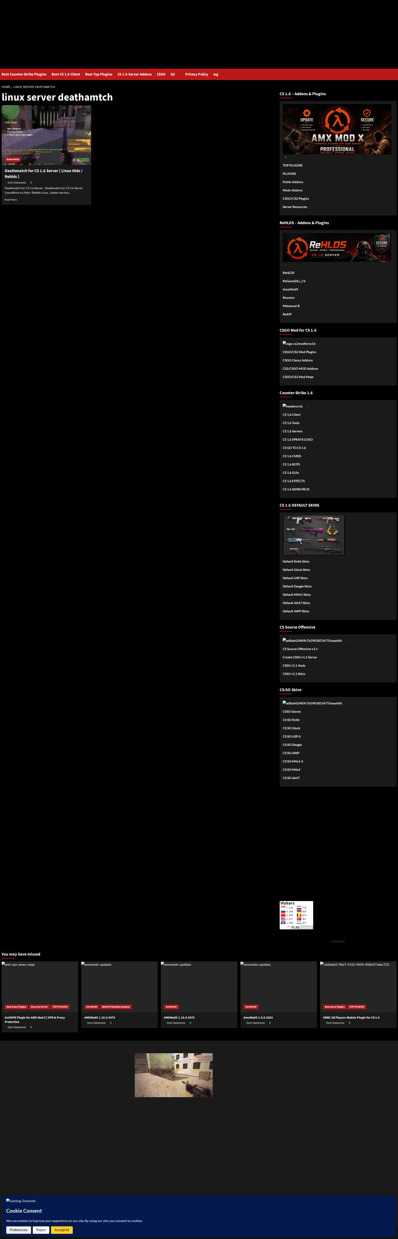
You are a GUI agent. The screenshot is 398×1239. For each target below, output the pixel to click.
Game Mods (13, 159)
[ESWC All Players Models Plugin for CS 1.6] (358, 986)
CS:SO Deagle (292, 745)
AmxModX (290, 289)
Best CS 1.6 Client (66, 74)
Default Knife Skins (296, 561)
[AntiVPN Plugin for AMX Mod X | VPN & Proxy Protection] (40, 986)
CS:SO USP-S (292, 736)
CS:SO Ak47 (291, 778)
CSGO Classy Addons (298, 360)
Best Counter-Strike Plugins (24, 74)
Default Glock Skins (296, 569)
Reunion (289, 297)
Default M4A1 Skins (297, 594)
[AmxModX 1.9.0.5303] (278, 986)
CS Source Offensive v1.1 (300, 649)
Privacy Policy (196, 74)
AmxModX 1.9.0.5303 (258, 1017)
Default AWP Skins (296, 611)
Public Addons (293, 182)
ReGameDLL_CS (294, 281)
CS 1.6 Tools (291, 423)
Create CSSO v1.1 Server (300, 657)
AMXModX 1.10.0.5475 (179, 1017)
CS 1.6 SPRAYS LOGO (298, 439)
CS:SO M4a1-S (293, 761)
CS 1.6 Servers (293, 431)
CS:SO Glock (291, 728)
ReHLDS (288, 273)
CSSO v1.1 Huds (294, 665)
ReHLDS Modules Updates (116, 1007)
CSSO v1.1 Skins (294, 674)
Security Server (39, 1007)
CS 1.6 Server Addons (135, 74)
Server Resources (295, 207)
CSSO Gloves (292, 711)
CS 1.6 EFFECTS (294, 481)
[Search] (394, 74)
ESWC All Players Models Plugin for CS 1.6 (351, 1017)
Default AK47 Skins (296, 603)
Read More (11, 199)
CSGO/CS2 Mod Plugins (299, 352)
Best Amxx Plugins (16, 1007)
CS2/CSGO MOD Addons (300, 368)
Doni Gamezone (17, 182)
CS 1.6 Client (292, 414)
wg (215, 74)
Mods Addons (293, 190)
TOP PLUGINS (292, 165)
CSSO (161, 74)
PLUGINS (289, 173)
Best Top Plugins (98, 74)
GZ (173, 74)
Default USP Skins (295, 578)
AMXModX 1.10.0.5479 (99, 1017)
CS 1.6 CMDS (292, 456)
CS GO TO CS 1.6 (294, 448)
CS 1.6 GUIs (291, 472)
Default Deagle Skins (297, 586)
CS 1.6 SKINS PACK (296, 489)
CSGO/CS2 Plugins (296, 198)
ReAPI (287, 314)
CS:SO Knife (291, 720)
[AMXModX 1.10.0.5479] (119, 986)
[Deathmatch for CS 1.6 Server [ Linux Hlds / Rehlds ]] (46, 135)
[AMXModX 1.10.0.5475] (199, 986)
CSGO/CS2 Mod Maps (298, 377)
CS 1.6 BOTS (291, 464)
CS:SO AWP (291, 753)
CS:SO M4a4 (291, 769)
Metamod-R (291, 306)
